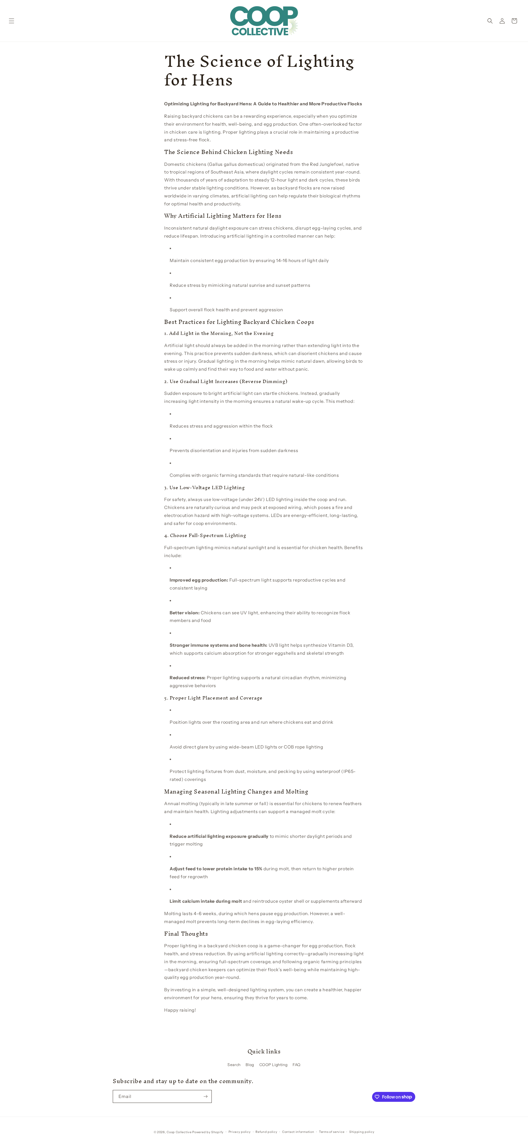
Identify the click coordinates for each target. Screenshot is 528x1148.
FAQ (297, 1064)
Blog (250, 1064)
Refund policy (266, 1132)
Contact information (298, 1132)
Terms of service (331, 1132)
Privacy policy (240, 1132)
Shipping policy (362, 1132)
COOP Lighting (273, 1064)
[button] (12, 21)
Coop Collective (179, 1132)
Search (234, 1064)
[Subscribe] (205, 1096)
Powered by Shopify (208, 1132)
